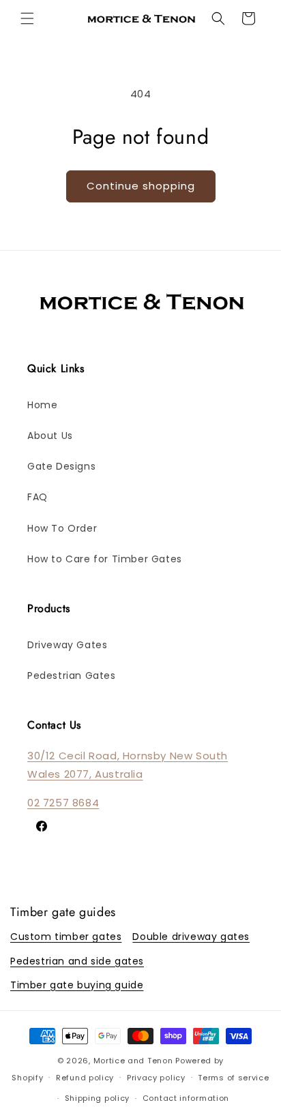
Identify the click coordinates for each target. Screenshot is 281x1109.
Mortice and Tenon (133, 1060)
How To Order (62, 528)
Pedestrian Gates (71, 675)
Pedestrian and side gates (77, 961)
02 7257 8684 (63, 802)
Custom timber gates (65, 936)
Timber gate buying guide (76, 985)
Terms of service (233, 1077)
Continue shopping (141, 186)
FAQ (37, 497)
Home (42, 405)
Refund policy (85, 1077)
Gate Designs (61, 466)
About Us (50, 435)
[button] (27, 18)
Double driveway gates (191, 936)
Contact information (186, 1098)
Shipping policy (97, 1098)
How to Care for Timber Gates (104, 559)
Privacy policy (156, 1077)
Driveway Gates (67, 645)
